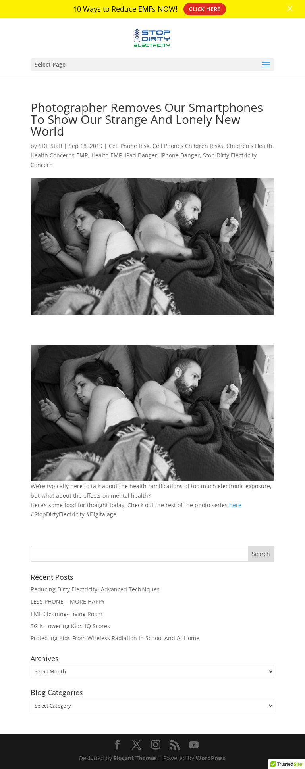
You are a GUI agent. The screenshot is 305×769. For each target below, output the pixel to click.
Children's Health (249, 146)
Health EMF (106, 155)
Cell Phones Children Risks (187, 146)
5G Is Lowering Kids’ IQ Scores (70, 626)
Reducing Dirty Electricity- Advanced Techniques (95, 589)
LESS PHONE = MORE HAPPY (68, 601)
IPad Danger (141, 155)
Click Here (204, 9)
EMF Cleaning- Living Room (66, 614)
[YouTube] (194, 745)
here (234, 505)
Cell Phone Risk (129, 146)
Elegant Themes (135, 758)
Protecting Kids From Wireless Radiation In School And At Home (115, 638)
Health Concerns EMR (59, 155)
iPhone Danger (180, 155)
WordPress (211, 758)
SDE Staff (50, 146)
